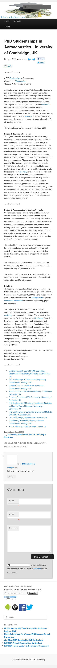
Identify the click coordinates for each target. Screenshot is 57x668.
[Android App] (7, 610)
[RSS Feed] (10, 598)
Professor (39, 318)
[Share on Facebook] (41, 59)
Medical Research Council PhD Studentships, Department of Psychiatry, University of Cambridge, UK (29, 373)
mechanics (45, 104)
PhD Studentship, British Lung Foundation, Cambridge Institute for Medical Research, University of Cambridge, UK (30, 406)
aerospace (8, 300)
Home (7, 21)
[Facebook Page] (22, 610)
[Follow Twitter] (29, 610)
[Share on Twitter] (40, 63)
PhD (30, 434)
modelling (8, 315)
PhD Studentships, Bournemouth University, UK (28, 417)
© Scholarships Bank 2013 (22, 659)
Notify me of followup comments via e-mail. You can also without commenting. (27, 569)
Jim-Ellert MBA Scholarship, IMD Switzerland (23, 640)
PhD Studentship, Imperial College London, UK (27, 426)
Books (7, 26)
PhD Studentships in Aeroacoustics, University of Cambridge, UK (28, 46)
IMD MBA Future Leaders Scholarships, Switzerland (26, 645)
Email (14, 515)
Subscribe (17, 21)
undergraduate (37, 297)
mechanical (18, 300)
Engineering (21, 81)
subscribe (37, 568)
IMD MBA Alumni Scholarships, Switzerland (23, 643)
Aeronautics (13, 434)
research (28, 116)
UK (34, 434)
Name (14, 501)
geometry (23, 171)
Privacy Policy (39, 659)
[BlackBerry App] (15, 610)
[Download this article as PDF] (8, 66)
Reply (11, 476)
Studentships (15, 78)
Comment (13, 528)
